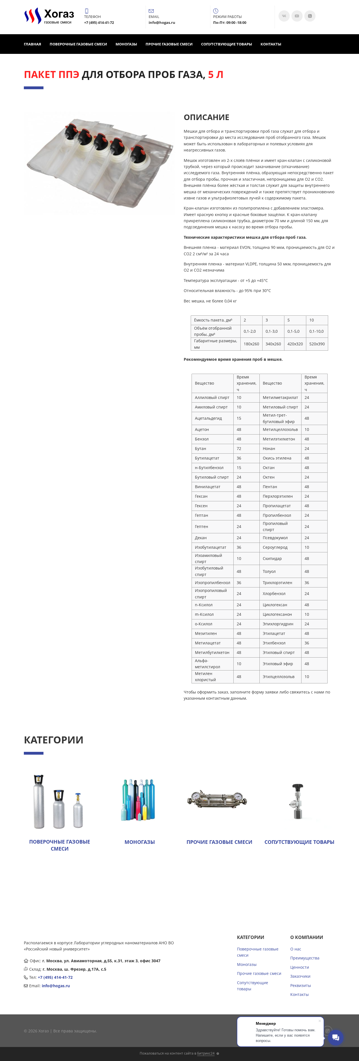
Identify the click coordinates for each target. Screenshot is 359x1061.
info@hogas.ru (56, 985)
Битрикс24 (206, 1053)
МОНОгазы (140, 842)
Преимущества (304, 958)
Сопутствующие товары (226, 44)
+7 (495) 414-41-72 (55, 977)
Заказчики (300, 976)
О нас (295, 949)
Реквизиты (300, 985)
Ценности (299, 967)
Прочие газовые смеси (169, 44)
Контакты (271, 44)
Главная (32, 44)
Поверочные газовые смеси (78, 44)
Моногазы (126, 44)
